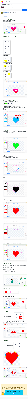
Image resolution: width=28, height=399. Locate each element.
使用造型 (5, 16)
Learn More (14, 392)
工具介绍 (2, 7)
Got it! (14, 393)
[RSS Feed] (12, 7)
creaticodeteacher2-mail (6, 12)
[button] (1, 398)
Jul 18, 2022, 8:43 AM (14, 12)
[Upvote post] (24, 380)
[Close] (26, 385)
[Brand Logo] (2, 2)
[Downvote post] (26, 380)
